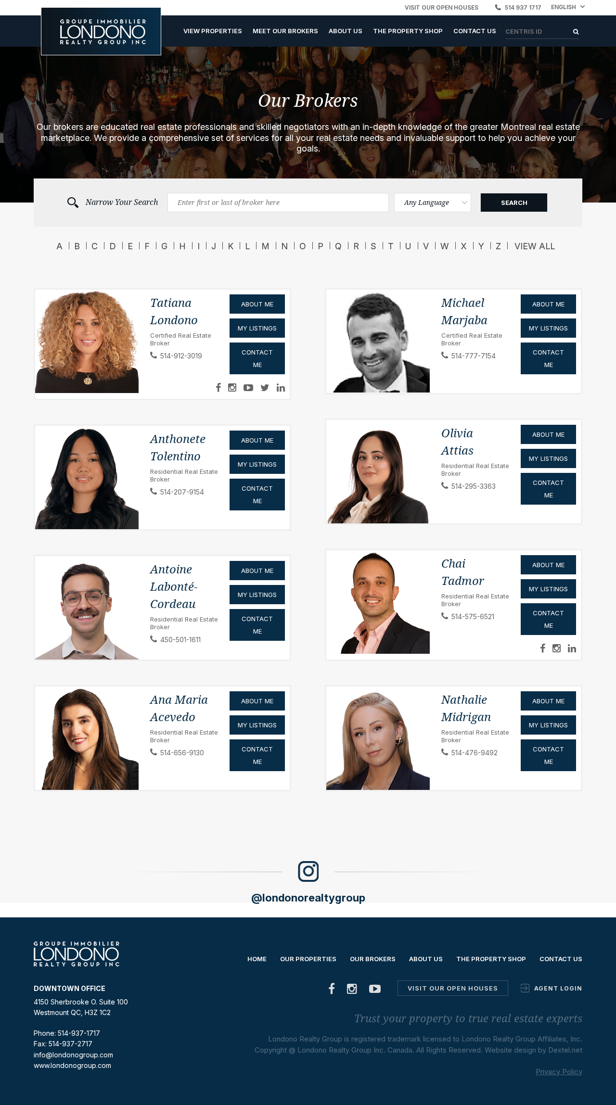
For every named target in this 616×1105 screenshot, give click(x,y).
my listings (257, 725)
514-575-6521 (472, 616)
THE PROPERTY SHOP (408, 31)
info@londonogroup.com (73, 1055)
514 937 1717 (523, 7)
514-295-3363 (473, 486)
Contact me (257, 755)
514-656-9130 (182, 753)
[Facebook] (331, 990)
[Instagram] (352, 990)
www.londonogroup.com (72, 1065)
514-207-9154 (182, 492)
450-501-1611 (180, 639)
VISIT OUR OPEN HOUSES (441, 7)
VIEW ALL (534, 246)
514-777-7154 (473, 356)
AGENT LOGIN (558, 988)
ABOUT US (345, 31)
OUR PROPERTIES (308, 959)
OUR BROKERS (373, 959)
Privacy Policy (559, 1071)
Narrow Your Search (122, 202)
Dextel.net (565, 1049)
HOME (257, 959)
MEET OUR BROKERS (285, 31)
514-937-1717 (79, 1033)
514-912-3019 (181, 356)
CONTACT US (474, 31)
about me (257, 701)
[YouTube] (375, 990)
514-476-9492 (474, 753)
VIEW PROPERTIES (212, 31)
